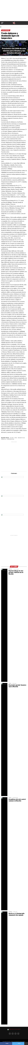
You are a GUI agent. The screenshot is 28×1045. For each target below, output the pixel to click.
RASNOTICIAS (21, 437)
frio (16, 437)
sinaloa (4, 439)
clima (12, 437)
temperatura (10, 439)
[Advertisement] (14, 10)
